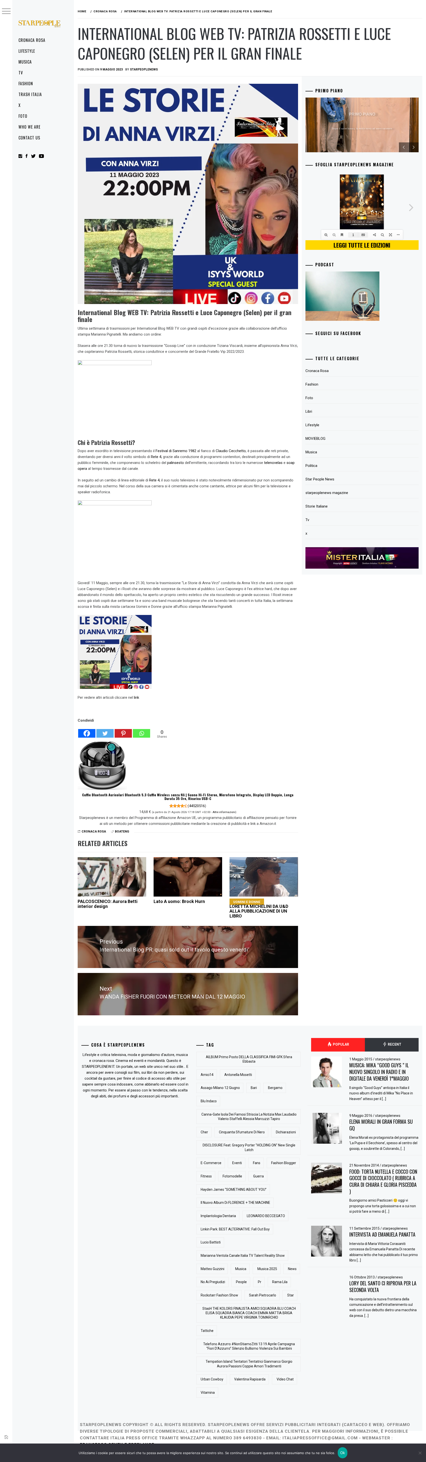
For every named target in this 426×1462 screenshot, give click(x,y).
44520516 (197, 806)
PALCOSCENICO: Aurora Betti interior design (108, 904)
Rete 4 (156, 457)
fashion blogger (283, 1163)
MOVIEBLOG (315, 438)
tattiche (207, 1331)
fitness (206, 1176)
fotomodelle (232, 1176)
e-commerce (211, 1163)
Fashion (25, 83)
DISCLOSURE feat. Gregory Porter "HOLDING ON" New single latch (249, 1147)
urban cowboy (212, 1379)
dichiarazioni (286, 1132)
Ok (342, 1452)
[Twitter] (105, 731)
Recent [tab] (394, 1044)
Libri (308, 411)
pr (259, 1282)
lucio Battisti (211, 1242)
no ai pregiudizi (213, 1282)
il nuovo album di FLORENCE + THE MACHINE (235, 1203)
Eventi (237, 1163)
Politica (311, 465)
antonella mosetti (238, 1075)
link (136, 697)
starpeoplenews (387, 1059)
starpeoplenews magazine (326, 493)
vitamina (208, 1392)
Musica (25, 62)
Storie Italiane (316, 506)
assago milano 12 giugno (220, 1088)
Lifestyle (26, 51)
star (290, 1295)
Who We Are (29, 127)
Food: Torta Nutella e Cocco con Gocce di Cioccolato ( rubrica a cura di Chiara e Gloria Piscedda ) (383, 1181)
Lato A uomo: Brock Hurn (179, 901)
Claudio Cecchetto (231, 451)
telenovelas (273, 462)
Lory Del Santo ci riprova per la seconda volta (382, 1286)
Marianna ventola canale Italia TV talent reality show (243, 1256)
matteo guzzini (212, 1269)
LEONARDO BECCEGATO (266, 1216)
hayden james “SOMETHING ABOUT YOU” (233, 1189)
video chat (285, 1379)
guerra (258, 1176)
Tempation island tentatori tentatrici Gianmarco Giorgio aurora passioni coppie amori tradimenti (249, 1364)
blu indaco (209, 1101)
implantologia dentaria (218, 1216)
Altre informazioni (224, 812)
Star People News (319, 479)
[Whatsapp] (141, 731)
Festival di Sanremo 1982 (176, 451)
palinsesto (175, 462)
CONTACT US (29, 138)
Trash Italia (30, 94)
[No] (419, 1452)
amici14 (207, 1075)
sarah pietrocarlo (262, 1295)
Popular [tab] (340, 1044)
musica (240, 1269)
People (241, 1282)
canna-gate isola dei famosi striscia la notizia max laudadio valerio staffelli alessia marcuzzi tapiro (249, 1116)
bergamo (275, 1088)
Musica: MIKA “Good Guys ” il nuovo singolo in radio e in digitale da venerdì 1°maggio (379, 1071)
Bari (254, 1088)
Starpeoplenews (144, 69)
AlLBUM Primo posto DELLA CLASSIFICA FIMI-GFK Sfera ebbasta (249, 1059)
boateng (122, 831)
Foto (22, 116)
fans (256, 1163)
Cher (204, 1132)
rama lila (279, 1282)
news (292, 1269)
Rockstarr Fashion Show (219, 1295)
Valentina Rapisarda (250, 1379)
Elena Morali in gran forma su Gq (381, 1125)
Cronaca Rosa (31, 40)
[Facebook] (86, 731)
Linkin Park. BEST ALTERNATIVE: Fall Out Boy (235, 1229)
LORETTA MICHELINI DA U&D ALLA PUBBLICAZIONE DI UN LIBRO (259, 909)
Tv (20, 73)
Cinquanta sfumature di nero (242, 1132)
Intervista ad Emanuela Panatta (382, 1234)
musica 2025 (267, 1269)
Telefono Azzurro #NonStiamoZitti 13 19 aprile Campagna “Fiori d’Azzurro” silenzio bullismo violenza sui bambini (249, 1346)
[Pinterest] (123, 731)
